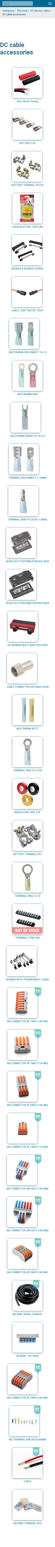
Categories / (9, 10)
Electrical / (23, 10)
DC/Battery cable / (41, 10)
